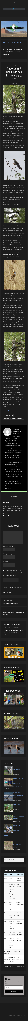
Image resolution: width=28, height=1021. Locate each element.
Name (8, 546)
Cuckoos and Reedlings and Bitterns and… (14, 72)
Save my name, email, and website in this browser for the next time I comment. (13, 573)
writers (6, 630)
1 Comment (14, 83)
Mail (7, 554)
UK (4, 421)
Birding (14, 65)
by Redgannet (14, 81)
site (15, 628)
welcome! (6, 54)
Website (5, 561)
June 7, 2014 (14, 78)
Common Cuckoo (8, 415)
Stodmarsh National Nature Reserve (13, 418)
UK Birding (10, 421)
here (7, 966)
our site (13, 47)
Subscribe (14, 991)
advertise (12, 49)
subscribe (19, 49)
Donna (6, 502)
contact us (7, 632)
